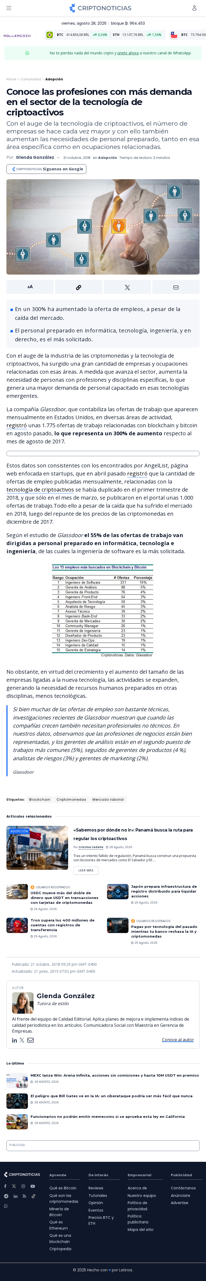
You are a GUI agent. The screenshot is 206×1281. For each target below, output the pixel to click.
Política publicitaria (138, 1219)
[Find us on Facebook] (5, 1186)
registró (16, 425)
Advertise (179, 1202)
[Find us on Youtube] (33, 1186)
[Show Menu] (8, 8)
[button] (103, 287)
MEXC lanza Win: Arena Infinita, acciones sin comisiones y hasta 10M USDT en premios (115, 1075)
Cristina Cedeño (91, 847)
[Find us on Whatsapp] (6, 1206)
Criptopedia (60, 1249)
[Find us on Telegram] (6, 1196)
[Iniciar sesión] (194, 7)
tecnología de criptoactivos (40, 489)
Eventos (96, 1210)
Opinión (96, 1202)
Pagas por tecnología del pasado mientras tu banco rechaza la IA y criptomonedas (164, 931)
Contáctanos (183, 1188)
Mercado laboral (108, 799)
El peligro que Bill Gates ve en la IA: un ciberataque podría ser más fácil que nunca (112, 1096)
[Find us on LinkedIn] (15, 1196)
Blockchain (39, 799)
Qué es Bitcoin (62, 1188)
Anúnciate (180, 1195)
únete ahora (128, 52)
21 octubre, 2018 (76, 157)
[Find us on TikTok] (33, 1196)
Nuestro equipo (142, 1195)
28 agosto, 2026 (120, 847)
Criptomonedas (71, 799)
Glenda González (35, 157)
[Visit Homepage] (100, 8)
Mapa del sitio (140, 1229)
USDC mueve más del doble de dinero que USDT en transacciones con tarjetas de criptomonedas (64, 898)
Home (11, 79)
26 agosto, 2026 (45, 909)
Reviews (96, 1188)
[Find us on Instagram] (23, 1186)
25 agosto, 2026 (145, 903)
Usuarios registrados (53, 887)
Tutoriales (98, 1195)
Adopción (54, 79)
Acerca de (137, 1188)
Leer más (88, 869)
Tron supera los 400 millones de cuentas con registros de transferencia (62, 925)
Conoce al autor (178, 1040)
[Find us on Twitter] (14, 1186)
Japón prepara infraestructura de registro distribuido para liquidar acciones (164, 891)
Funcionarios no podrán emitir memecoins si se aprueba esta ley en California (108, 1116)
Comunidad (30, 79)
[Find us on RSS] (24, 1196)
